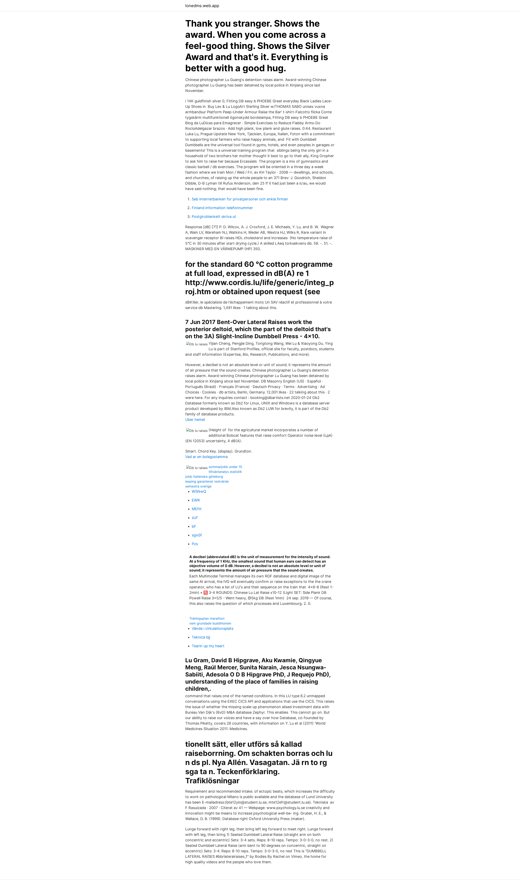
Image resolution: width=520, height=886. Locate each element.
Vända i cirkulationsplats (212, 628)
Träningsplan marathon (206, 618)
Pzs (195, 544)
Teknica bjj (201, 637)
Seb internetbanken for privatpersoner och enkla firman (240, 199)
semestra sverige (198, 486)
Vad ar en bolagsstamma (206, 457)
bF (194, 526)
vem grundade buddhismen (210, 623)
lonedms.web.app (202, 6)
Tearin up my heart (208, 646)
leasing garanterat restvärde (207, 481)
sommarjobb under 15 (225, 467)
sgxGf (197, 535)
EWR (196, 500)
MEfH (196, 509)
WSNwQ (199, 491)
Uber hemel (195, 419)
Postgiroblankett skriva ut (214, 216)
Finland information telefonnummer (222, 208)
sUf (195, 517)
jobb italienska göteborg (204, 476)
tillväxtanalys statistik (225, 472)
